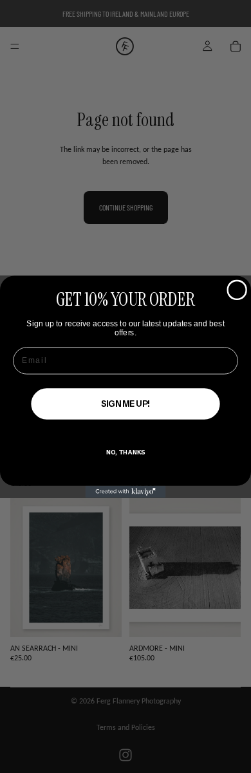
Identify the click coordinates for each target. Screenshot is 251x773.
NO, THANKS (125, 452)
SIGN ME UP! (125, 403)
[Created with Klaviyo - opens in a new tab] (126, 491)
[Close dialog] (237, 290)
